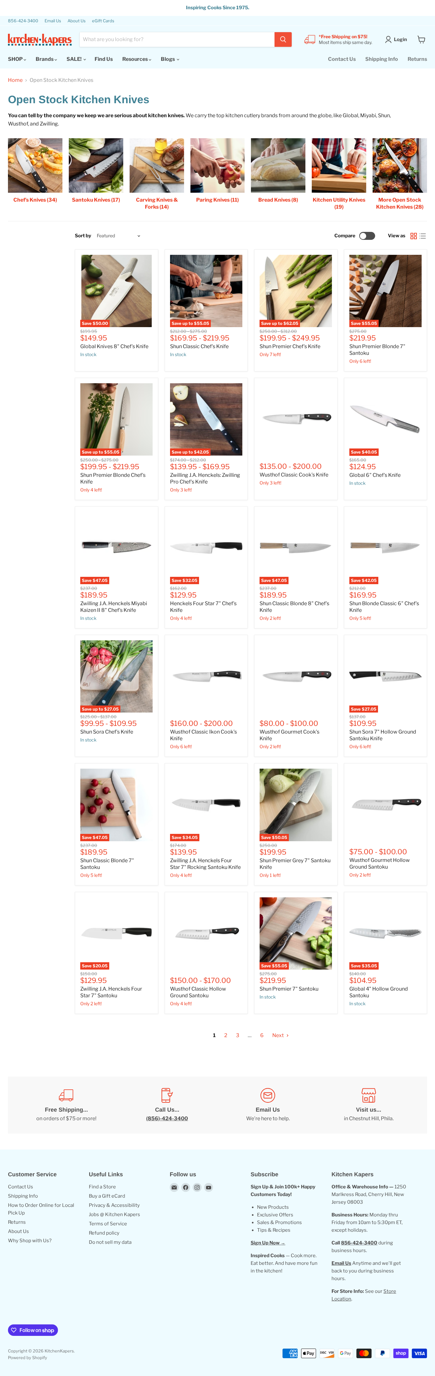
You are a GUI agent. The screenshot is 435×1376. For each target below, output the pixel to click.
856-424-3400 (23, 20)
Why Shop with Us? (30, 1240)
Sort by (83, 236)
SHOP (16, 59)
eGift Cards (103, 20)
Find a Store (102, 1187)
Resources (135, 59)
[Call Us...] (167, 1105)
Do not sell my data (110, 1242)
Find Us (104, 59)
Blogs (168, 59)
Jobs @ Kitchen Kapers (114, 1214)
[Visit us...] (368, 1105)
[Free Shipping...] (66, 1105)
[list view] (422, 236)
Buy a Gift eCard (107, 1196)
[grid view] (413, 236)
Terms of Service (108, 1224)
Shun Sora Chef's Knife (106, 732)
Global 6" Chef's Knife (375, 475)
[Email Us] (268, 1105)
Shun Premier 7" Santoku (289, 989)
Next (278, 1035)
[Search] (283, 39)
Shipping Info (381, 59)
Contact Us (342, 59)
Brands (45, 59)
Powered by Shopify (27, 1357)
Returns (417, 59)
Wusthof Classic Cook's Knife (294, 475)
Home (15, 80)
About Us (77, 20)
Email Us (53, 20)
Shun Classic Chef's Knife (199, 346)
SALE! (74, 59)
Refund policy (104, 1233)
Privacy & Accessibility (114, 1205)
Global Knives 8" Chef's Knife (114, 346)
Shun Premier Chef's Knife (290, 346)
